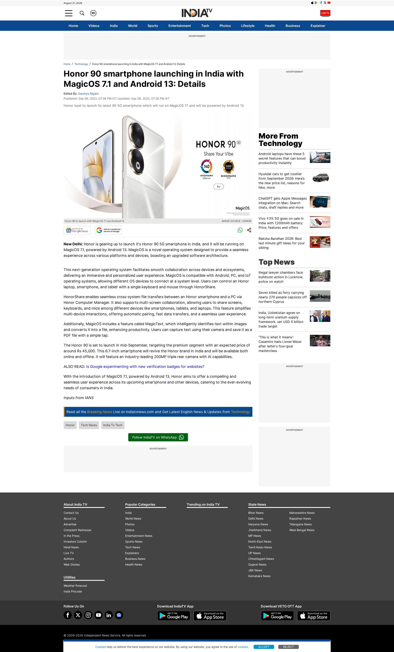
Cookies (100, 647)
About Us (70, 518)
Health (270, 26)
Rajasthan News (300, 518)
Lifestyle (247, 26)
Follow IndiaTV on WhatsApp (154, 437)
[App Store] (210, 616)
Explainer (318, 26)
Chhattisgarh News (261, 558)
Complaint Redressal (77, 530)
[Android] (316, 2)
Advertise (70, 524)
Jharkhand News (259, 530)
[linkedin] (109, 615)
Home (73, 26)
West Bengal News (301, 530)
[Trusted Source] (108, 230)
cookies (243, 647)
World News (133, 518)
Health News (133, 564)
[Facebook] (68, 615)
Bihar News (255, 512)
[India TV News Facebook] (321, 2)
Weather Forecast (75, 585)
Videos (94, 26)
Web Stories (72, 564)
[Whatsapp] (240, 230)
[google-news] (119, 615)
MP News (254, 535)
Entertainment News (138, 535)
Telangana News (300, 524)
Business (293, 26)
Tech (205, 26)
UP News (254, 553)
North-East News (259, 541)
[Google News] (77, 230)
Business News (135, 558)
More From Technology (280, 139)
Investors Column (75, 541)
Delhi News (255, 518)
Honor (70, 425)
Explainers (132, 553)
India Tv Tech (113, 425)
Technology (81, 63)
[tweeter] (78, 615)
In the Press (71, 535)
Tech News (89, 425)
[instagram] (88, 615)
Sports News (133, 541)
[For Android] (277, 616)
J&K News (255, 570)
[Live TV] (325, 13)
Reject (288, 647)
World (132, 26)
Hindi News (71, 547)
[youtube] (98, 615)
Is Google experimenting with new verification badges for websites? (145, 366)
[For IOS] (313, 616)
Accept (264, 647)
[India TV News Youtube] (329, 2)
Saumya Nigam (88, 93)
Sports (153, 26)
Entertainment (179, 26)
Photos (225, 26)
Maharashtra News (302, 512)
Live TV (69, 553)
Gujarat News (257, 564)
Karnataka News (259, 576)
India (114, 26)
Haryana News (258, 524)
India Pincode (73, 591)
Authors (69, 558)
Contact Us (71, 512)
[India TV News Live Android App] (173, 616)
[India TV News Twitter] (325, 2)
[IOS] (312, 2)
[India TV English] (197, 13)
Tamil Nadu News (260, 547)
